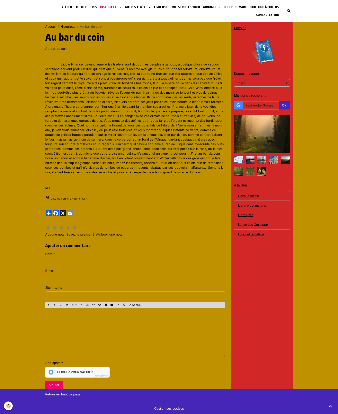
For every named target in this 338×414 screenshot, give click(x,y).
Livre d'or (161, 6)
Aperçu (136, 304)
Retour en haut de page (62, 394)
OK (284, 105)
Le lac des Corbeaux (253, 225)
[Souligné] (61, 305)
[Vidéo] (112, 305)
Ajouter (54, 385)
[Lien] (93, 305)
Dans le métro (248, 196)
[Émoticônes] (124, 305)
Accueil (67, 6)
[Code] (118, 305)
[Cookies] (8, 405)
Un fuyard (245, 215)
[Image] (105, 305)
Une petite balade (251, 234)
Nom (48, 254)
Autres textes (136, 6)
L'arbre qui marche (252, 205)
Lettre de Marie (235, 6)
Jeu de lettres (86, 6)
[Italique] (54, 305)
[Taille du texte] (67, 305)
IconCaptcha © (101, 376)
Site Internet (54, 287)
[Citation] (81, 305)
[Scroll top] (330, 406)
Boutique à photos (264, 6)
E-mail (49, 271)
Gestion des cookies (169, 408)
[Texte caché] (99, 305)
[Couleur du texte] (74, 305)
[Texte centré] (87, 305)
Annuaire (210, 6)
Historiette (109, 6)
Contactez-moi (267, 14)
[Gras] (48, 305)
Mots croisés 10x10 (186, 6)
